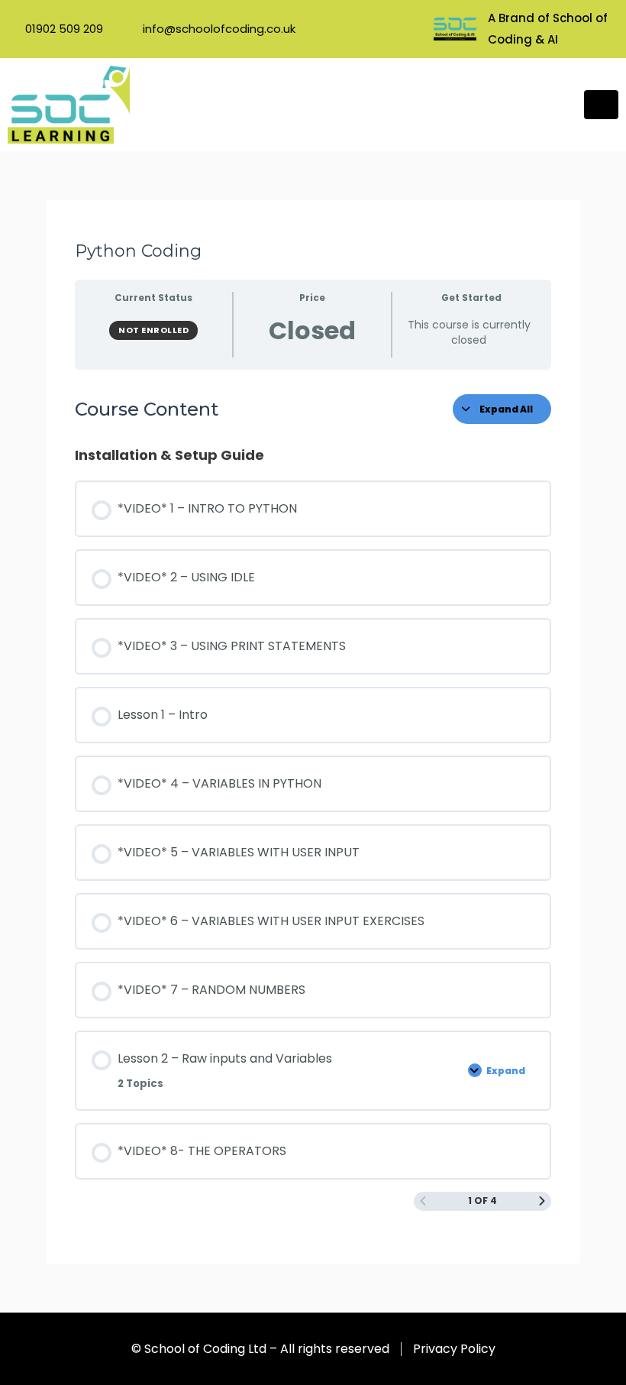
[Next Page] (542, 1201)
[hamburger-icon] (601, 104)
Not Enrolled (153, 330)
